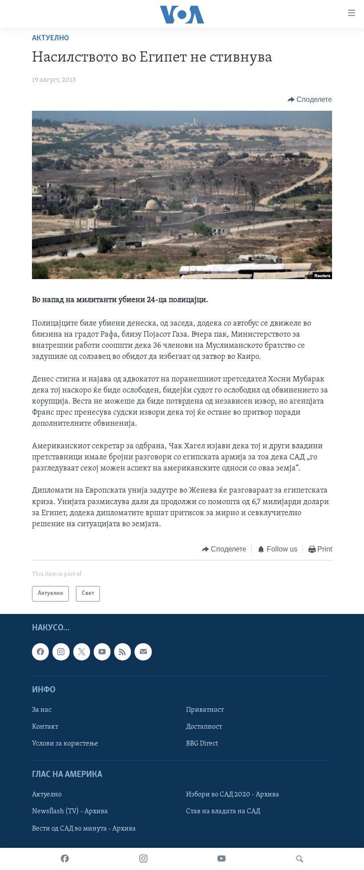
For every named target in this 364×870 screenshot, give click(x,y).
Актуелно (50, 39)
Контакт (45, 726)
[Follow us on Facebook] (40, 651)
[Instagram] (143, 859)
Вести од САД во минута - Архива (84, 828)
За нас (41, 710)
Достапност (204, 726)
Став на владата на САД (223, 811)
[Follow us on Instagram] (60, 651)
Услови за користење (65, 743)
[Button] (310, 99)
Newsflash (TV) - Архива (70, 811)
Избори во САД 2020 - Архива (232, 794)
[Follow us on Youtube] (102, 651)
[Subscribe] (143, 651)
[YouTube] (221, 859)
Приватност (205, 710)
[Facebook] (65, 859)
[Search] (299, 859)
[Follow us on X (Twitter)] (81, 651)
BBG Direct (202, 743)
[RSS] (122, 651)
